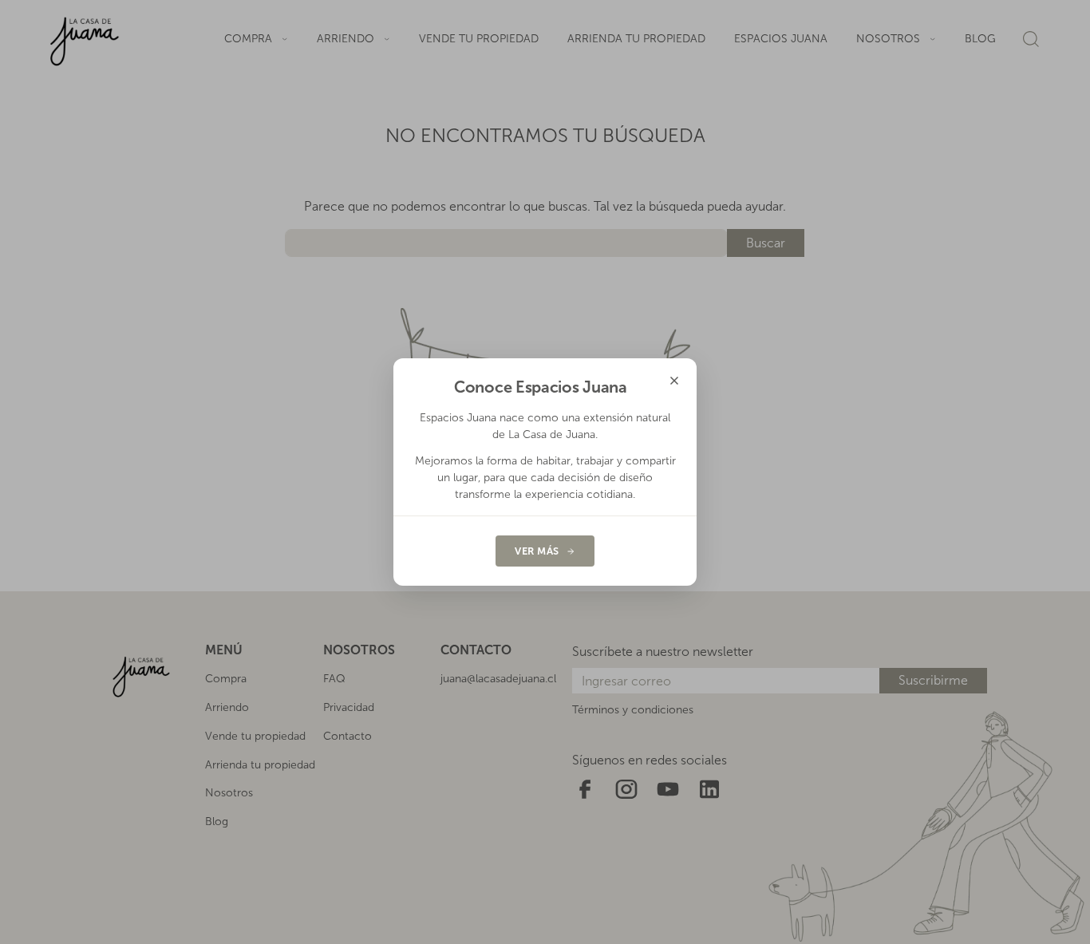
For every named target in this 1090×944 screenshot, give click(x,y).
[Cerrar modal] (674, 380)
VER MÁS (537, 551)
